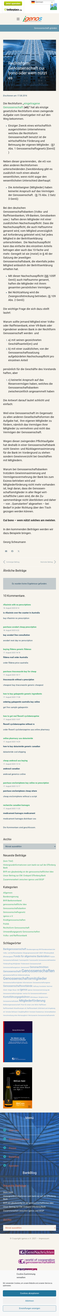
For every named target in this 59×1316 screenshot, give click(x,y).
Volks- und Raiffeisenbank (15, 935)
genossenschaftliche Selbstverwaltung (16, 975)
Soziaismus (40, 1012)
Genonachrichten (39, 967)
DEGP (41, 953)
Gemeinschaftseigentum (11, 967)
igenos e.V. (8, 916)
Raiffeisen (42, 1005)
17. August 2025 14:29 (11, 742)
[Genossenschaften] (6, 1139)
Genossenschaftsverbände (18, 986)
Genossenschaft (12, 971)
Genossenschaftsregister (41, 983)
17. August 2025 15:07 (11, 719)
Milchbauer (34, 997)
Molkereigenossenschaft (11, 1005)
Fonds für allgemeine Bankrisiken (32, 956)
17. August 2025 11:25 (11, 809)
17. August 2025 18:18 (11, 653)
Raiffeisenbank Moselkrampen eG (14, 1008)
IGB (18, 990)
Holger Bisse (12, 990)
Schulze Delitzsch (12, 1012)
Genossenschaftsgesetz (14, 912)
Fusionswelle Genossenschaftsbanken (42, 960)
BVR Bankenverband (12, 900)
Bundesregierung (10, 896)
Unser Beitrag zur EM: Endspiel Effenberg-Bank (24, 875)
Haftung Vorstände (39, 986)
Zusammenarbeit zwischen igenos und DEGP (23, 879)
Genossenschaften (38, 970)
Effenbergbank (8, 957)
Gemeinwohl (25, 967)
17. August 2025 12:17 (11, 786)
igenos (23, 989)
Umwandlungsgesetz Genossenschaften (21, 931)
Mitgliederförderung (32, 1000)
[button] (37, 6)
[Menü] (18, 19)
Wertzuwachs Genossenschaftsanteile (41, 1015)
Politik (6, 924)
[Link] (53, 6)
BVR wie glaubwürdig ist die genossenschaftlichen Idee (28, 872)
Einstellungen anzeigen (29, 1308)
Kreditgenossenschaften (14, 920)
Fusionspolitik (24, 960)
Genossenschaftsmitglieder (25, 978)
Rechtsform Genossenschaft (16, 928)
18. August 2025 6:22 (11, 630)
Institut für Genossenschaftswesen (35, 993)
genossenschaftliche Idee (15, 904)
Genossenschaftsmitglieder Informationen (17, 983)
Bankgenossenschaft (14, 949)
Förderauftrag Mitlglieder (11, 964)
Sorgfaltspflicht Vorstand (26, 1012)
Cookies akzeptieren (29, 1293)
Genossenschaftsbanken (37, 85)
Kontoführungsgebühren (16, 997)
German (39, 2)
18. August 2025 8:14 (11, 608)
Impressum (44, 1238)
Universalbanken (50, 1012)
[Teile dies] (12, 551)
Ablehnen (29, 1301)
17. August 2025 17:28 (11, 697)
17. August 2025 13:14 (11, 764)
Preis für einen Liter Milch (30, 1005)
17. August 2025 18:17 (11, 675)
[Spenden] (6, 1165)
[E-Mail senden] (6, 551)
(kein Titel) (8, 861)
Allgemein (7, 893)
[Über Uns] (6, 1130)
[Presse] (6, 1148)
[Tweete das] (19, 551)
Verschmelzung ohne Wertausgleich (15, 1015)
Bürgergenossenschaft (31, 953)
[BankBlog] (6, 1157)
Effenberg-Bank (49, 953)
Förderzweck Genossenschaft (31, 964)
